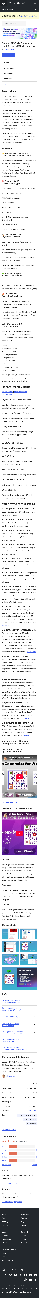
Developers (6, 1239)
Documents (7, 395)
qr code (20, 1115)
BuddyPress (7, 1261)
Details (6, 63)
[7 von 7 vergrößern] (34, 969)
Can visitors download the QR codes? (10, 1025)
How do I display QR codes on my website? (11, 1017)
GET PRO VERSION (9, 802)
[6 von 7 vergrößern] (34, 957)
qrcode (25, 1119)
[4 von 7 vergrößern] (34, 944)
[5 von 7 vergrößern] (16, 957)
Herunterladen (8, 55)
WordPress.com (9, 1250)
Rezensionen (9, 68)
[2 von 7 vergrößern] (34, 931)
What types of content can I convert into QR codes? (12, 1033)
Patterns (24, 1225)
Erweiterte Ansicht (9, 1130)
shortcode (33, 1119)
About (4, 1214)
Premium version (20, 392)
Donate (24, 1239)
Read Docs (31, 652)
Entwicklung (8, 79)
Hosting (5, 1222)
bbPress (6, 1257)
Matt (5, 1253)
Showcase (25, 1214)
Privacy (5, 1225)
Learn (4, 1232)
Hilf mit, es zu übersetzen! (28, 16)
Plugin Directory (7, 9)
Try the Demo (7, 392)
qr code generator (30, 1115)
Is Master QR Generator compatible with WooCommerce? (14, 1048)
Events (23, 1236)
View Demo (6, 625)
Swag (24, 1243)
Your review (6, 1165)
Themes (24, 1218)
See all (34, 1165)
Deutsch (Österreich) (15, 1270)
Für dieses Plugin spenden (12, 1202)
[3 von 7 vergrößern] (16, 944)
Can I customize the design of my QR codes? (11, 1009)
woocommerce (31, 1124)
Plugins (23, 1222)
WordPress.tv (8, 1243)
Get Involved (26, 1232)
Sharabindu (10, 49)
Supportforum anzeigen (11, 1183)
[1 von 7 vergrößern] (16, 931)
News (4, 1218)
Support (7, 84)
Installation (8, 73)
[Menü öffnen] (35, 3)
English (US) (33, 1110)
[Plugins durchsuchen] (24, 23)
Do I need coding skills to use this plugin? (11, 1040)
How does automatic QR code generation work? (11, 1001)
